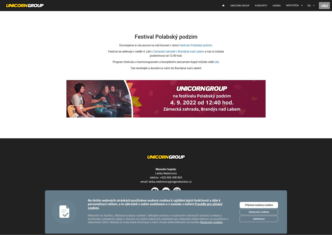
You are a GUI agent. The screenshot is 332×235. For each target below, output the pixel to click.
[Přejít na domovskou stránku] (25, 5)
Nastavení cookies (259, 212)
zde (216, 62)
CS (308, 5)
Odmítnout (259, 218)
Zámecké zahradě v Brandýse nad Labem (178, 51)
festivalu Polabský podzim (196, 45)
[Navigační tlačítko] (324, 5)
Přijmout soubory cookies (259, 205)
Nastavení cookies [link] (211, 222)
